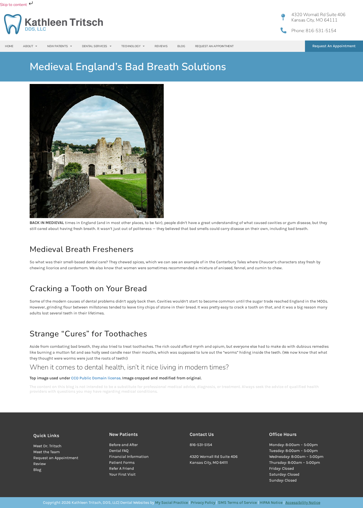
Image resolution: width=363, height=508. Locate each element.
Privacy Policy (203, 502)
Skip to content (14, 4)
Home (9, 46)
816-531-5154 (320, 31)
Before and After (123, 444)
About (28, 46)
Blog (181, 46)
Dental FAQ (118, 450)
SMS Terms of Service (238, 502)
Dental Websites (134, 502)
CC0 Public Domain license (96, 378)
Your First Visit (122, 474)
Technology (130, 46)
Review (39, 463)
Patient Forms (122, 462)
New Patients (57, 46)
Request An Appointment (214, 46)
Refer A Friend (121, 468)
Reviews (161, 46)
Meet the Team (46, 451)
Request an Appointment (55, 457)
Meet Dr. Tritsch (47, 446)
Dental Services (94, 46)
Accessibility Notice (302, 502)
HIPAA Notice (271, 502)
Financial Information (129, 456)
